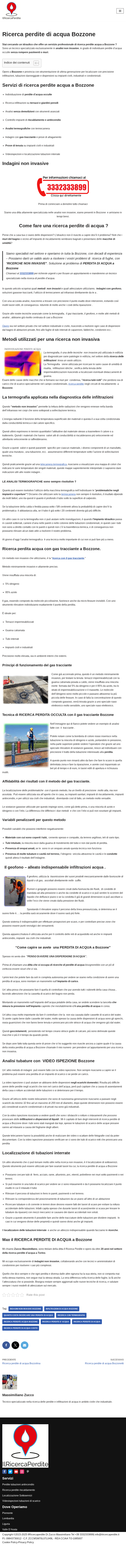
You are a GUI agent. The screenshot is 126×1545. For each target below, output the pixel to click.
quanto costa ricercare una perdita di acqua (28, 1315)
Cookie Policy (10, 1542)
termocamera (68, 494)
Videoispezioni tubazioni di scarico (21, 1501)
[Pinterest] (28, 1471)
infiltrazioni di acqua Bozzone (62, 1309)
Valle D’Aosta (9, 1529)
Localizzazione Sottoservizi (17, 1495)
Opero (5, 326)
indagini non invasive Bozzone (25, 1309)
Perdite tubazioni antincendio (18, 1484)
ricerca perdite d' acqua (55, 1322)
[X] (15, 1345)
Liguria (6, 1524)
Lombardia (8, 1518)
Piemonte (7, 1513)
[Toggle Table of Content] (34, 63)
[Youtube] (16, 1471)
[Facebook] (6, 1345)
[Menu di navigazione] (120, 11)
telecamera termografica (53, 464)
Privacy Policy (26, 1542)
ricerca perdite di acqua (87, 1322)
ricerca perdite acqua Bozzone (21, 1322)
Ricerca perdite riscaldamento (18, 1490)
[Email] (24, 1345)
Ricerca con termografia (71, 1315)
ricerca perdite (76, 384)
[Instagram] (22, 1471)
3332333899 (26, 273)
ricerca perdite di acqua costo (20, 1328)
